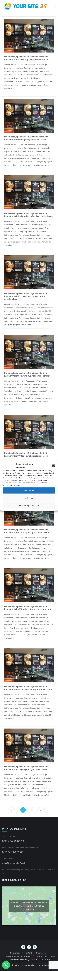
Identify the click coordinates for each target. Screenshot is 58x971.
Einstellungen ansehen (29, 505)
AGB (53, 956)
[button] (54, 465)
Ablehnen (29, 498)
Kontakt (28, 953)
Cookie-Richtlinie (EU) (40, 960)
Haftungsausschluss (18, 960)
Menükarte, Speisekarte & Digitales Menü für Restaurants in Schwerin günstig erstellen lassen (27, 374)
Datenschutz (41, 956)
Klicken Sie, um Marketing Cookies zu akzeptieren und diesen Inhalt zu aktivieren (29, 906)
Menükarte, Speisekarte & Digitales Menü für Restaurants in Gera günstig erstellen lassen (26, 138)
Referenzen (15, 953)
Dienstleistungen (11, 956)
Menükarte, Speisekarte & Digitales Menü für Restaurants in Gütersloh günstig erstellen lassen (27, 607)
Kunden (27, 956)
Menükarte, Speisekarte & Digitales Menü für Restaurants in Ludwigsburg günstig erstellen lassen (28, 214)
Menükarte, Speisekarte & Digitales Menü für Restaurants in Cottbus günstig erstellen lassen (26, 531)
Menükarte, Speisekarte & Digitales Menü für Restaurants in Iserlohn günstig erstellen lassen (26, 58)
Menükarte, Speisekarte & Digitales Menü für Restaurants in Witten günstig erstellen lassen (26, 454)
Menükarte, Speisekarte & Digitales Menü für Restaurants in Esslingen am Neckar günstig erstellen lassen (26, 296)
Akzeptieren (29, 490)
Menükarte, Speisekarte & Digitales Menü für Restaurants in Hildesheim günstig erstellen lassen (28, 688)
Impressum (41, 953)
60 (41, 810)
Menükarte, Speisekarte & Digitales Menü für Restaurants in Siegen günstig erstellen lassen (26, 768)
